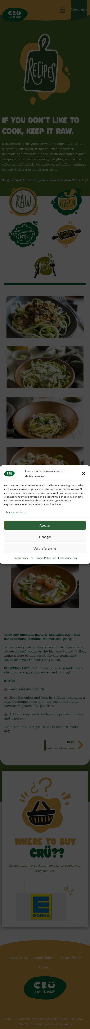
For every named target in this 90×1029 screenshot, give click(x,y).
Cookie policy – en (23, 557)
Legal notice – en (67, 557)
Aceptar (45, 525)
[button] (84, 473)
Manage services (15, 512)
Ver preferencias (45, 548)
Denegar (45, 537)
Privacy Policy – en (46, 557)
